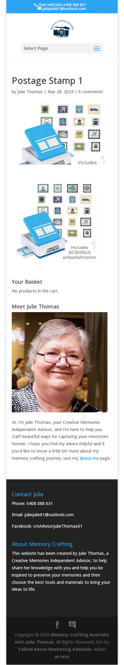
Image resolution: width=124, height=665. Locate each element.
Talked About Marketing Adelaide (54, 649)
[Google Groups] (72, 625)
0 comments (90, 91)
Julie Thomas (30, 91)
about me (89, 458)
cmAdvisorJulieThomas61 (57, 526)
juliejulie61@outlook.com (49, 514)
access (62, 656)
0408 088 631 (39, 503)
